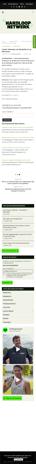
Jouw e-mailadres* (8, 268)
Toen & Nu (6, 307)
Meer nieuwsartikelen (9, 250)
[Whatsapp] (24, 7)
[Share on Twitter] (17, 174)
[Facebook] (11, 7)
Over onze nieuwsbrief (10, 265)
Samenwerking (8, 300)
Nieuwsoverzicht (13, 4)
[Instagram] (16, 7)
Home (4, 4)
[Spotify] (21, 7)
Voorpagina (7, 322)
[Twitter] (13, 7)
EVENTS (22, 4)
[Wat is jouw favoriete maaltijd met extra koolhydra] (18, 349)
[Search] (33, 12)
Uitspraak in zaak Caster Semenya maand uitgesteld (17, 127)
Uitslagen (6, 314)
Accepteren (18, 459)
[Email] (19, 7)
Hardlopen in (7, 296)
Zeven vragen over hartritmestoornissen (16, 243)
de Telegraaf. (14, 95)
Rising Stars (7, 292)
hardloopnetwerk (16, 54)
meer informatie (23, 457)
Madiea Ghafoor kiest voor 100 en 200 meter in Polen (18, 137)
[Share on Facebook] (15, 174)
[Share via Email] (19, 174)
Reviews (5, 318)
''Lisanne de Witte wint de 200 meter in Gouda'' (16, 147)
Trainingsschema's (9, 303)
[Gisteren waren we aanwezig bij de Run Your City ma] (18, 380)
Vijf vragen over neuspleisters (12, 219)
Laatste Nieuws (13, 41)
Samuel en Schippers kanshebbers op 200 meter (16, 160)
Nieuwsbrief (29, 4)
